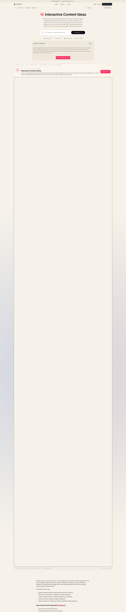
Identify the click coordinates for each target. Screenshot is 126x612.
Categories (27, 7)
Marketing (34, 7)
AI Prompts (20, 7)
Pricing (94, 4)
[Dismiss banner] (124, 1)
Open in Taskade (105, 568)
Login (99, 4)
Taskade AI (62, 605)
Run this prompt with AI (63, 57)
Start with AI (104, 71)
